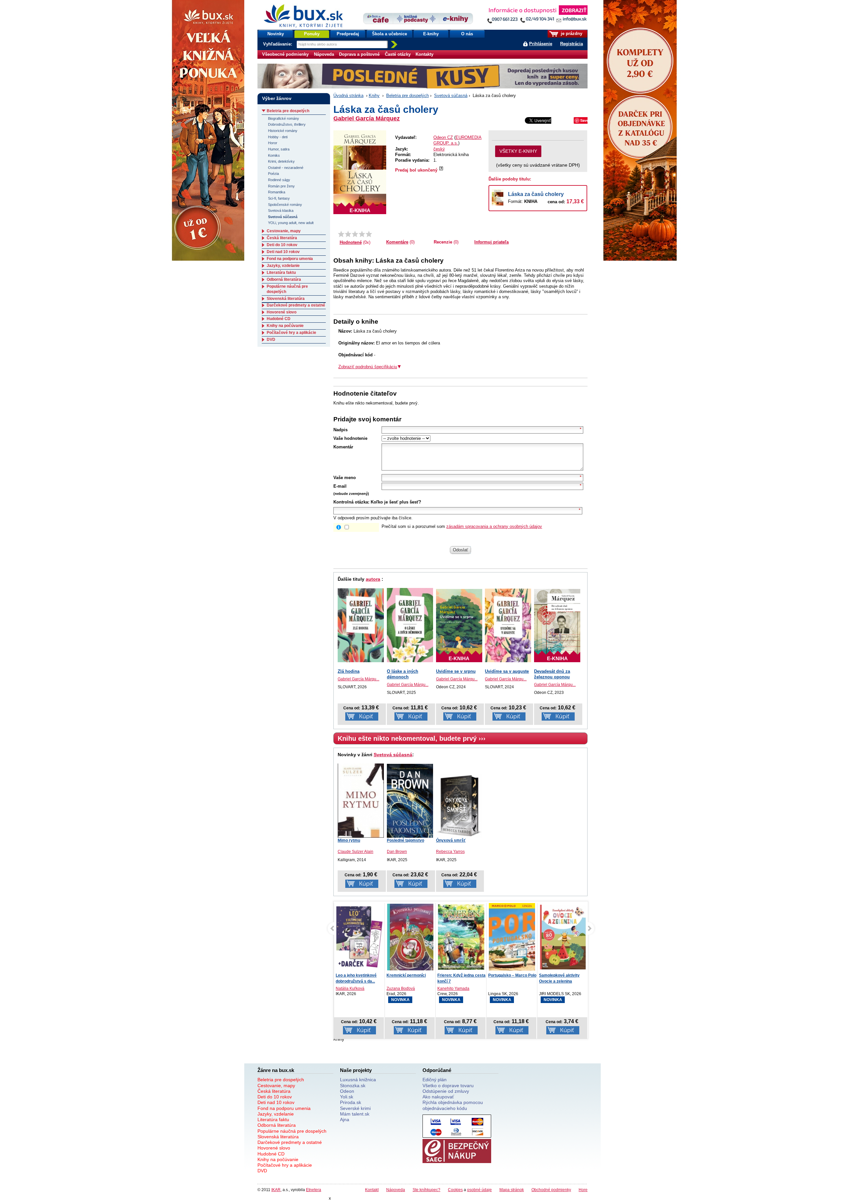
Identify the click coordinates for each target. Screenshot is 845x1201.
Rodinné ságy (279, 180)
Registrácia (571, 43)
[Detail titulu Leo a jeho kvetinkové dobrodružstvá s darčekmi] (359, 937)
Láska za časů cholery (536, 194)
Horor (272, 143)
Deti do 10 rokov (282, 245)
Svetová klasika (280, 210)
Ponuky (312, 33)
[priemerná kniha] (355, 234)
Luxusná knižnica (358, 1079)
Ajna (344, 1119)
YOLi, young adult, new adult (291, 223)
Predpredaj (348, 33)
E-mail (340, 486)
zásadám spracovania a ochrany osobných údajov (494, 526)
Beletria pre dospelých (407, 95)
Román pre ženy (281, 186)
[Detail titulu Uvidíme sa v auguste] (508, 625)
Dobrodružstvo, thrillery (287, 124)
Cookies (455, 1189)
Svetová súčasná (450, 95)
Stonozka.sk (352, 1085)
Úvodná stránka (348, 95)
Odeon (347, 1091)
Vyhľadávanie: (278, 44)
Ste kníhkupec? (426, 1189)
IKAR (276, 1189)
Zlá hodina (348, 671)
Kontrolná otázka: (351, 502)
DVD (271, 339)
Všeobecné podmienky (285, 54)
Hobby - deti (277, 137)
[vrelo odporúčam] (368, 234)
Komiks (274, 155)
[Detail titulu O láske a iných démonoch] (410, 625)
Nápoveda (324, 54)
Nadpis (340, 429)
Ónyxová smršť (451, 840)
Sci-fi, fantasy (279, 198)
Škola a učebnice (389, 33)
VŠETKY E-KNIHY (518, 151)
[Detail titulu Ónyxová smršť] (459, 806)
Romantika (276, 192)
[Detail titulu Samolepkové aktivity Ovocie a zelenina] (563, 937)
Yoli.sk (346, 1096)
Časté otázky (398, 54)
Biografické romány (283, 118)
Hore (583, 1189)
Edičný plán (434, 1079)
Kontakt (372, 1189)
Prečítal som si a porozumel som (462, 526)
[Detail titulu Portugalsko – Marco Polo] (512, 944)
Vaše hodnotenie (350, 438)
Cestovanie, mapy (284, 231)
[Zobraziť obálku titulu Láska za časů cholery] (359, 172)
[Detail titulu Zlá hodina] (361, 625)
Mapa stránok (511, 1189)
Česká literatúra (282, 238)
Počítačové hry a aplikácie (291, 332)
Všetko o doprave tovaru (448, 1085)
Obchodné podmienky (551, 1189)
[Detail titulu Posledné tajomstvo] (410, 801)
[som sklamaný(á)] (341, 234)
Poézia (273, 174)
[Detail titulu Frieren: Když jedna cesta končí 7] (461, 937)
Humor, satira (278, 149)
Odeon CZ (443, 137)
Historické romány (282, 131)
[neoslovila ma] (348, 234)
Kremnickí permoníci (406, 975)
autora (373, 579)
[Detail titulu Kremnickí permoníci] (410, 937)
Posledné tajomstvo (405, 840)
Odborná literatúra (284, 279)
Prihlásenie (540, 43)
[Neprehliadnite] (537, 15)
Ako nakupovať (438, 1096)
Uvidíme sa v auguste (507, 671)
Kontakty (424, 54)
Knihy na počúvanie (285, 325)
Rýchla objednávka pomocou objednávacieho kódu (452, 1105)
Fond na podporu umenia (290, 258)
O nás (467, 33)
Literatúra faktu (281, 272)
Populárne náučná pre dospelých (291, 1131)
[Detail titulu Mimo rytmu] (361, 800)
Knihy (374, 95)
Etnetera (313, 1189)
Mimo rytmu (349, 840)
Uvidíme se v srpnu (456, 671)
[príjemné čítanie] (361, 234)
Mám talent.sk (354, 1114)
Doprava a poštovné (359, 54)
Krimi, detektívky (281, 161)
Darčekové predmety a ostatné (296, 305)
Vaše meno (344, 477)
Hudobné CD (278, 318)
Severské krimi (355, 1108)
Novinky (275, 33)
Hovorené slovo (281, 312)
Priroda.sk (350, 1102)
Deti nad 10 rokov (283, 251)
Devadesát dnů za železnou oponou (552, 674)
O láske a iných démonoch (402, 674)
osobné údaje (479, 1189)
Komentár (343, 446)
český (439, 148)
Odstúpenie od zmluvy (445, 1091)
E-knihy (431, 33)
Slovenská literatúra (286, 298)
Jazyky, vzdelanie (283, 265)
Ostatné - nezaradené (285, 168)
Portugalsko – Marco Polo (512, 975)
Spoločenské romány (285, 205)
